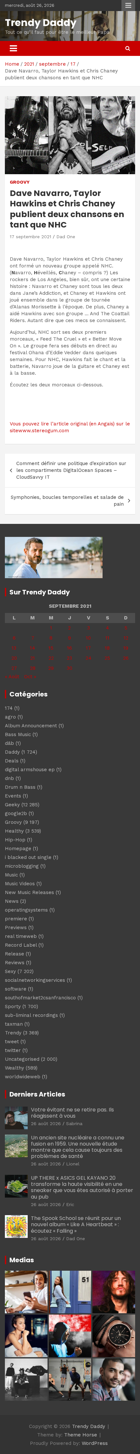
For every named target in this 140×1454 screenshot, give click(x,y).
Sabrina (74, 1123)
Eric (70, 1204)
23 (69, 658)
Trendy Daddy (41, 23)
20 (14, 658)
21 (32, 658)
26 (126, 658)
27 (14, 668)
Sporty (13, 1006)
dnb (9, 778)
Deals (12, 761)
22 (51, 658)
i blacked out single (28, 857)
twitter (13, 1050)
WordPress (95, 1443)
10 (88, 638)
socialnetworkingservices (35, 980)
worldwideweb (22, 1077)
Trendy (13, 1033)
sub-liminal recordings (31, 1015)
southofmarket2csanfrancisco (40, 998)
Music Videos (20, 884)
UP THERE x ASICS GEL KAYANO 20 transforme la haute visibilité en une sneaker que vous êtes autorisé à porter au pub (82, 1187)
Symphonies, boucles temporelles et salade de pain (67, 500)
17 (88, 648)
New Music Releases (29, 892)
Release (14, 954)
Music (11, 875)
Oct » (30, 677)
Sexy (10, 971)
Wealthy (14, 1068)
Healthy (14, 831)
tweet (12, 1042)
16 (69, 648)
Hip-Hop (15, 840)
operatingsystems (26, 910)
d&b (9, 743)
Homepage (18, 848)
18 (107, 648)
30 (69, 668)
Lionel (72, 1163)
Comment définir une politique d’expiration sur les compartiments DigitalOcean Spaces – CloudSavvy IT (71, 470)
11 (107, 638)
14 (32, 648)
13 (14, 648)
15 (51, 648)
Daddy (12, 752)
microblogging (22, 866)
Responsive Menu (128, 5)
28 (32, 668)
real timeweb (21, 936)
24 (88, 658)
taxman (14, 1024)
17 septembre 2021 (30, 236)
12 (126, 638)
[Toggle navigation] (13, 48)
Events (13, 796)
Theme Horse (80, 1435)
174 (9, 708)
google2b (16, 813)
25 (107, 658)
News (12, 901)
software (15, 989)
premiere (16, 919)
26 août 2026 (46, 1123)
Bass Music (18, 734)
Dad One (65, 236)
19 (125, 648)
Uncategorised (22, 1059)
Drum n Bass (20, 787)
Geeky (12, 805)
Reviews (14, 963)
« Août (12, 677)
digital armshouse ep (30, 769)
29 (51, 668)
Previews (16, 927)
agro (10, 717)
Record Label (21, 945)
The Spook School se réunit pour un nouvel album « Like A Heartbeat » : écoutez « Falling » (76, 1224)
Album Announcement (31, 726)
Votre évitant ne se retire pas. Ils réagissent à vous (72, 1113)
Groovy (20, 182)
